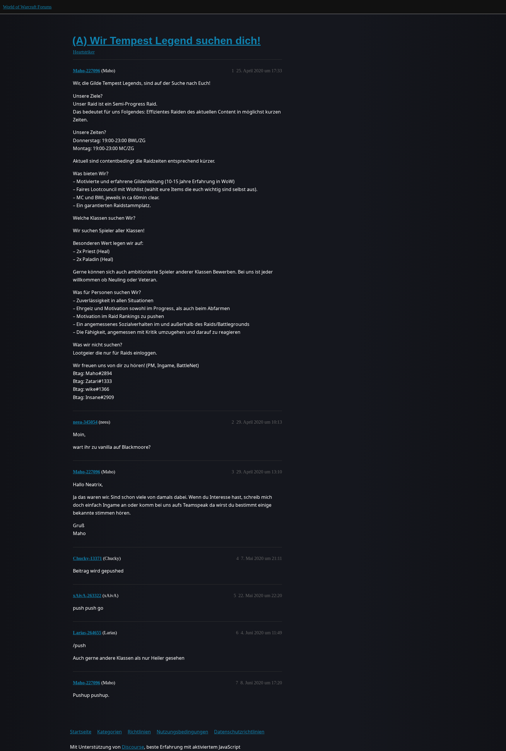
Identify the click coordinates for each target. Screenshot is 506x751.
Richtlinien (139, 731)
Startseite (80, 731)
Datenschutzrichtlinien (239, 731)
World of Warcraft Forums (27, 6)
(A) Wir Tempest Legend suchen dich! (166, 41)
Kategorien (109, 731)
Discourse (133, 747)
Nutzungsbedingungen (182, 731)
